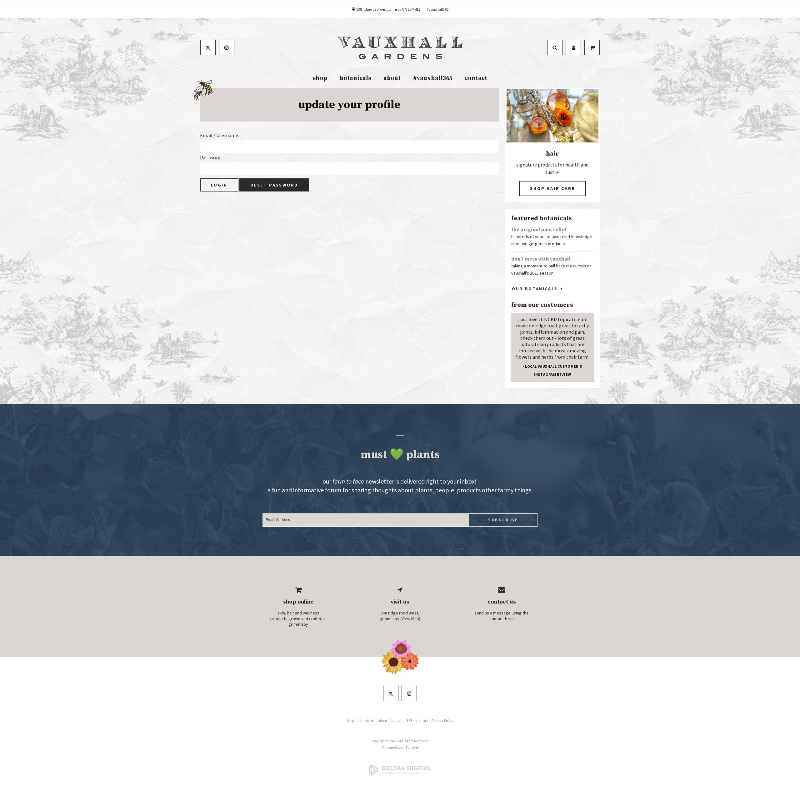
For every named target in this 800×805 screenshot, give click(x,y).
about (392, 78)
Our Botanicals (535, 288)
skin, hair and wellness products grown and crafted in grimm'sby (298, 618)
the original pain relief (539, 229)
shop (320, 78)
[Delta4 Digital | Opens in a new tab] (400, 769)
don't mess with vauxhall (540, 259)
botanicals (355, 78)
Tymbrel (412, 747)
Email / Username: (219, 135)
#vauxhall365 (437, 9)
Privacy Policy (442, 720)
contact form (501, 618)
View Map (410, 618)
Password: (210, 157)
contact (476, 78)
